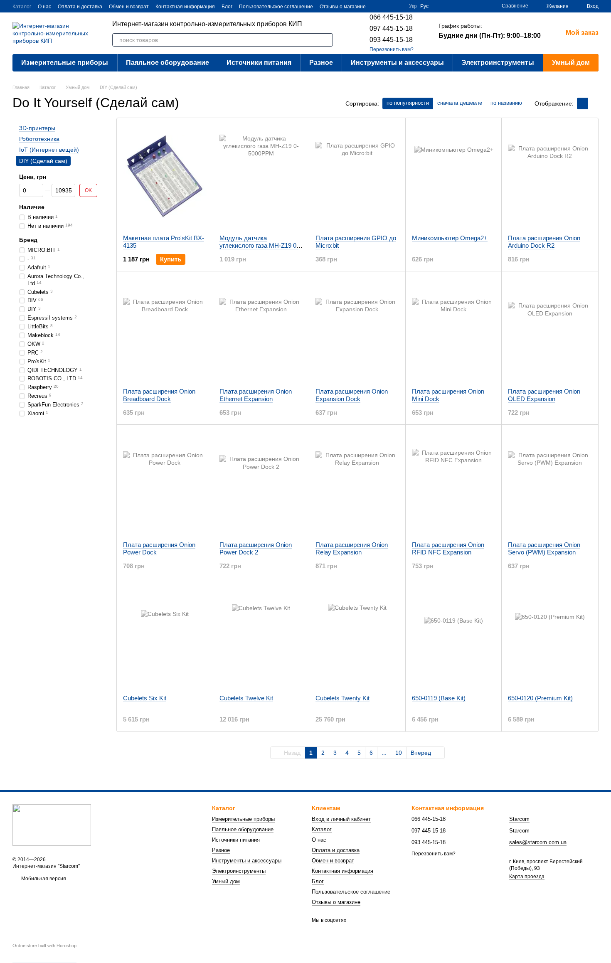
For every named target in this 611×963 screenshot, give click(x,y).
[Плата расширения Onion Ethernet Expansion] (261, 330)
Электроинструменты (497, 62)
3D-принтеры (37, 128)
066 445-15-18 (391, 17)
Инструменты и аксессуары (397, 62)
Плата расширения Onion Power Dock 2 (255, 548)
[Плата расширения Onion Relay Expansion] (357, 483)
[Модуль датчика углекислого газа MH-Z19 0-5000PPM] (261, 176)
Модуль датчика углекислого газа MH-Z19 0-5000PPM (258, 245)
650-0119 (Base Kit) (439, 698)
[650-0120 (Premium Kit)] (549, 636)
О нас (44, 7)
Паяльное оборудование (167, 62)
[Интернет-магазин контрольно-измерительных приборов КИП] (51, 825)
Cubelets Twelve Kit (246, 698)
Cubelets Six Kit (144, 698)
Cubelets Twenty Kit (342, 698)
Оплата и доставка (80, 7)
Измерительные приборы (64, 62)
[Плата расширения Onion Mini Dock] (453, 330)
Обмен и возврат (129, 7)
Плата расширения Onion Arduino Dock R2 (544, 241)
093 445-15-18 (391, 39)
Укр (413, 6)
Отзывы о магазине (343, 7)
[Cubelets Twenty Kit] (357, 636)
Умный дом (571, 62)
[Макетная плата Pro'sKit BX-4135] (165, 176)
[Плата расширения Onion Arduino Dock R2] (549, 176)
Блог (227, 7)
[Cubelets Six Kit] (165, 636)
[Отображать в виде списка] (593, 103)
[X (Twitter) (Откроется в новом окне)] (377, 6)
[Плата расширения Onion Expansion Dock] (357, 330)
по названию (506, 103)
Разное (321, 62)
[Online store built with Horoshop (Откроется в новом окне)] (44, 953)
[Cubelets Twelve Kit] (261, 636)
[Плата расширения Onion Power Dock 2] (261, 483)
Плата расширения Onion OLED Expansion (544, 395)
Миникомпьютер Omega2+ (450, 237)
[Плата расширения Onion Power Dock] (165, 483)
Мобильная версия (43, 879)
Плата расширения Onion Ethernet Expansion (255, 395)
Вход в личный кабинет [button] (341, 819)
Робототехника (39, 138)
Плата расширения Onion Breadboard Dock (159, 395)
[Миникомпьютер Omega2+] (453, 176)
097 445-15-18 (391, 28)
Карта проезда (526, 876)
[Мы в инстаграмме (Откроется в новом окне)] (387, 6)
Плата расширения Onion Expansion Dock (351, 395)
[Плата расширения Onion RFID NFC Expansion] (453, 483)
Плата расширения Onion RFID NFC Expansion (448, 548)
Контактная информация (185, 7)
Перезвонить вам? (392, 49)
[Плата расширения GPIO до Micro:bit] (357, 176)
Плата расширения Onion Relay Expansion (351, 548)
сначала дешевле (459, 103)
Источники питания (259, 62)
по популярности (408, 103)
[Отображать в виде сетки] (582, 103)
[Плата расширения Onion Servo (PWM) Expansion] (549, 483)
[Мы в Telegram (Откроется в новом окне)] (397, 6)
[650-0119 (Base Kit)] (453, 636)
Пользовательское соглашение (276, 7)
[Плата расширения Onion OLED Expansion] (549, 330)
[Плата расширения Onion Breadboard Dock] (165, 330)
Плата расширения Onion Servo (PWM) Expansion (544, 548)
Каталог (21, 7)
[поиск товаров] (326, 40)
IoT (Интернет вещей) (49, 150)
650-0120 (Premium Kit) (540, 698)
